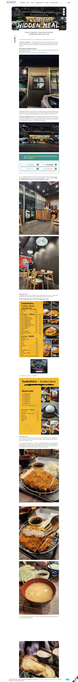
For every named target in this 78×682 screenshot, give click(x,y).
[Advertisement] (39, 631)
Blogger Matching (39, 2)
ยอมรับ (67, 679)
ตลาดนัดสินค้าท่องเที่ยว (54, 2)
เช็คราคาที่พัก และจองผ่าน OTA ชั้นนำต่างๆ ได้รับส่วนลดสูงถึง (40, 157)
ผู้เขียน (28, 2)
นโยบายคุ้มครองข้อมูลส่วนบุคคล (51, 679)
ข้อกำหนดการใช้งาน (40, 679)
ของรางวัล (32, 2)
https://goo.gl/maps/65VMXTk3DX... (30, 52)
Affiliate (46, 2)
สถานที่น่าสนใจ (22, 2)
